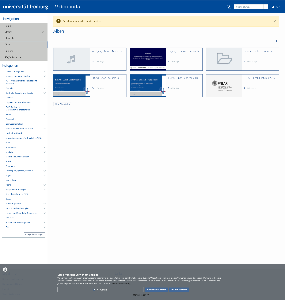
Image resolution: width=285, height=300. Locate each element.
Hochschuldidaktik (14, 133)
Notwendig (102, 289)
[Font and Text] (228, 7)
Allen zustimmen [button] (179, 289)
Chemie (9, 97)
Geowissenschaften (14, 123)
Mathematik (11, 147)
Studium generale (13, 203)
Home (8, 26)
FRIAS (8, 114)
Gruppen (9, 51)
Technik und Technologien (17, 208)
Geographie (11, 119)
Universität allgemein (15, 71)
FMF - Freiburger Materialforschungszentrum (18, 108)
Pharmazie (10, 166)
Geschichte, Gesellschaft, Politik (19, 128)
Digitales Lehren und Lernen (18, 102)
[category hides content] (43, 71)
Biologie (9, 88)
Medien (8, 32)
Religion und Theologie (16, 189)
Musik (8, 161)
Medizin (9, 152)
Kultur (8, 142)
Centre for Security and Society (19, 93)
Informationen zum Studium (18, 76)
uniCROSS (10, 217)
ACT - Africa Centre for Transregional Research (21, 82)
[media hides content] (43, 32)
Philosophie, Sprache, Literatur (19, 170)
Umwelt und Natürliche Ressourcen (21, 213)
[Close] (274, 21)
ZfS (7, 227)
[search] (248, 6)
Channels (9, 38)
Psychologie (11, 180)
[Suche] (265, 6)
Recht (8, 184)
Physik (9, 175)
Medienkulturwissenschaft (17, 156)
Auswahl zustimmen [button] (156, 289)
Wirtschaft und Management (18, 222)
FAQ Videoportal (13, 57)
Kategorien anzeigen (34, 234)
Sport (8, 199)
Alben (8, 44)
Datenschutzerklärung (120, 283)
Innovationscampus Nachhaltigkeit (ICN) (24, 138)
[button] (24, 26)
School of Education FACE (17, 194)
